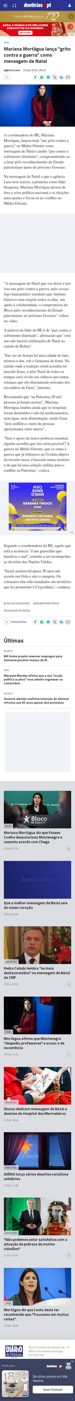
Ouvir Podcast (52, 1389)
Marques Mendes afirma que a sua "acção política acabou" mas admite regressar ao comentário (33, 679)
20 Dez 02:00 (11, 914)
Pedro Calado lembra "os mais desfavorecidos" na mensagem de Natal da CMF (37, 972)
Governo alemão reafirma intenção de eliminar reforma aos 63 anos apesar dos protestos (36, 700)
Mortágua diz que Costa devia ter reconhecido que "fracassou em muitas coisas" (36, 1314)
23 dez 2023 (34, 70)
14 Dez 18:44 (11, 1120)
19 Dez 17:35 (11, 848)
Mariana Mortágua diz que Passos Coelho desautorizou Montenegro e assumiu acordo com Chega (33, 837)
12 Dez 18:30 (11, 1326)
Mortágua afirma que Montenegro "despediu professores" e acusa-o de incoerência (34, 1043)
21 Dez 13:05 (11, 1255)
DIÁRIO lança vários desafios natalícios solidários (36, 1176)
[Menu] (5, 5)
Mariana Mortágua (46, 603)
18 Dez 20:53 (11, 984)
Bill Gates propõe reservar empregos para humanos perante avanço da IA (33, 658)
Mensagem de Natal (17, 610)
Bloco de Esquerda (16, 603)
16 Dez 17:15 (11, 1054)
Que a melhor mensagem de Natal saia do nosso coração (36, 905)
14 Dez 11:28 (11, 1185)
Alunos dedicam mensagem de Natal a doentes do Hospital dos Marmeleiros (35, 1111)
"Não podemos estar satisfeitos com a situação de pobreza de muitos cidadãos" (35, 1244)
